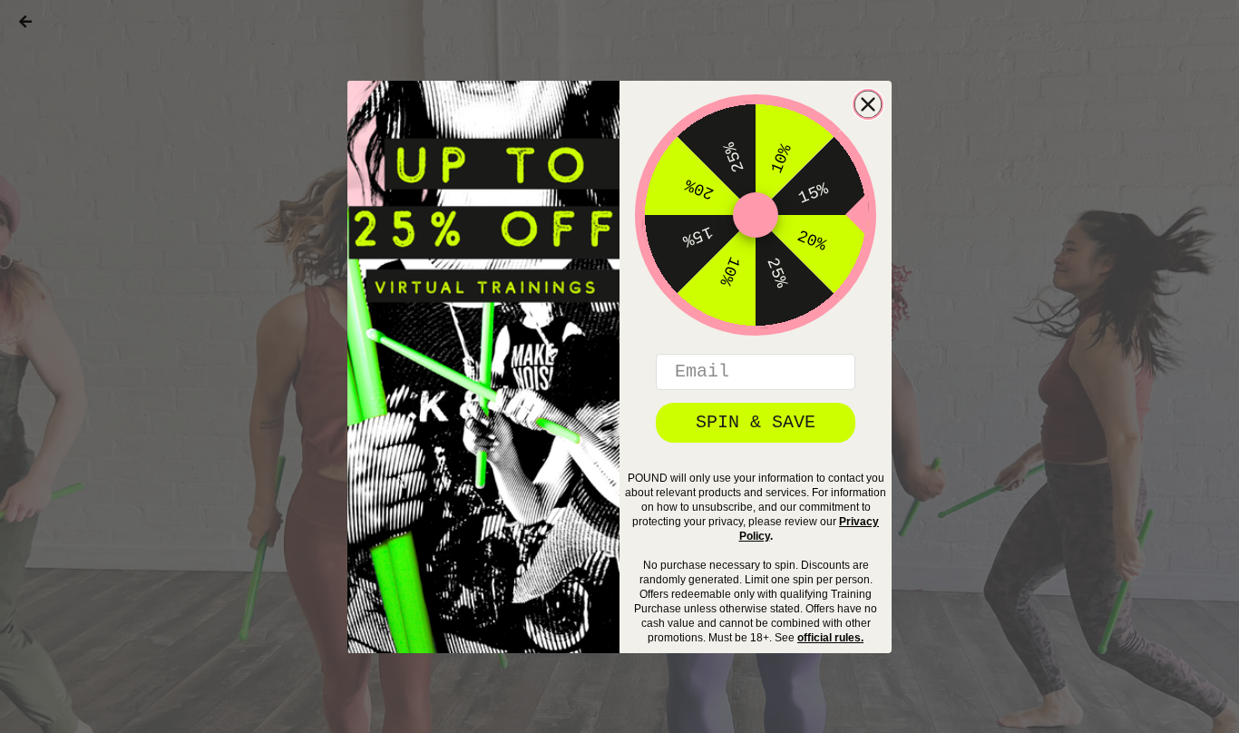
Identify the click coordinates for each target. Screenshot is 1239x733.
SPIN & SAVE (755, 422)
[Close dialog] (868, 104)
